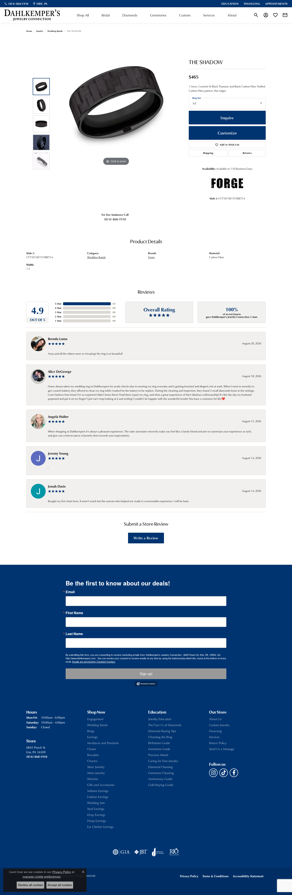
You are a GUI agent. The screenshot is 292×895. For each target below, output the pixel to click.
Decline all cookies (30, 885)
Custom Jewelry (219, 725)
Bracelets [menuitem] (93, 755)
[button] (256, 15)
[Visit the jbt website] (141, 852)
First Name (74, 613)
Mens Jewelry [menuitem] (96, 773)
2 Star (58, 316)
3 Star (58, 312)
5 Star (58, 303)
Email (70, 592)
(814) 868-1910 (115, 219)
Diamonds (129, 15)
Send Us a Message (221, 749)
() (114, 303)
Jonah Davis (57, 486)
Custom (184, 15)
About (232, 15)
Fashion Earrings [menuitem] (97, 797)
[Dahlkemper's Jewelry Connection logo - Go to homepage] (32, 15)
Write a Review (146, 537)
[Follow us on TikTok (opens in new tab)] (223, 772)
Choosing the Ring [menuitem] (160, 737)
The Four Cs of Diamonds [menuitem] (164, 725)
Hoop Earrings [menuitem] (96, 820)
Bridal (106, 15)
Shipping (208, 153)
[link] (16, 3)
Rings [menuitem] (90, 731)
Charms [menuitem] (92, 761)
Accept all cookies (60, 885)
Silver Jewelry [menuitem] (96, 767)
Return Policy (217, 743)
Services (209, 15)
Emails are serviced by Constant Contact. (93, 661)
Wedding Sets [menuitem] (96, 803)
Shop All (83, 15)
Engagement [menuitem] (95, 719)
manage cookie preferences (41, 876)
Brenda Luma (57, 338)
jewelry (39, 30)
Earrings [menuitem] (92, 737)
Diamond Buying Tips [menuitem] (162, 731)
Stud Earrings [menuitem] (95, 809)
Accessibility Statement (248, 876)
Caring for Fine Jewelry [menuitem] (163, 761)
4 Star (58, 308)
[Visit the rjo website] (174, 852)
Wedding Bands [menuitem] (97, 725)
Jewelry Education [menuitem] (159, 719)
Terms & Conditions (215, 876)
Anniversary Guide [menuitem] (160, 779)
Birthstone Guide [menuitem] (159, 743)
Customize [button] (227, 133)
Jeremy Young (58, 453)
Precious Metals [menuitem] (158, 755)
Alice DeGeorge (59, 371)
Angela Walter (58, 416)
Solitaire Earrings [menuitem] (97, 791)
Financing (215, 731)
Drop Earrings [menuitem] (96, 814)
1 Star (58, 321)
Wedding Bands (55, 30)
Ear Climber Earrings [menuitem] (100, 826)
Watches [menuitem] (92, 779)
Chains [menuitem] (91, 749)
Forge (151, 257)
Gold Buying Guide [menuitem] (160, 785)
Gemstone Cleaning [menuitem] (161, 773)
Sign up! (146, 673)
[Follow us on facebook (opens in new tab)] (234, 772)
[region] (116, 123)
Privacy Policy (189, 876)
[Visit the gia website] (121, 852)
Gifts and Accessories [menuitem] (100, 785)
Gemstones (158, 15)
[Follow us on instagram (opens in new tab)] (213, 772)
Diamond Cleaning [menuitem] (160, 767)
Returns (247, 153)
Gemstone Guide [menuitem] (159, 749)
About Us (215, 719)
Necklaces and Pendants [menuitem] (103, 743)
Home (29, 30)
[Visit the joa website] (158, 852)
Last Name (74, 633)
